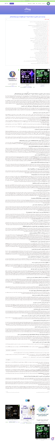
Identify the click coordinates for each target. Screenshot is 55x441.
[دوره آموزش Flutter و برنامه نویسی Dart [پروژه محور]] (42, 76)
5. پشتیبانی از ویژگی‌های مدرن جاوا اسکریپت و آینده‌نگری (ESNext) (39, 40)
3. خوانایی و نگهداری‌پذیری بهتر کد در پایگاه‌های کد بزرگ (41, 30)
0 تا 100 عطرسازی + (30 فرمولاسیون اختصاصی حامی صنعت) (27, 420)
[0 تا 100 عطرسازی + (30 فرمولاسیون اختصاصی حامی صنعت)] (27, 412)
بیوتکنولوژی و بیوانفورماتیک (26, 421)
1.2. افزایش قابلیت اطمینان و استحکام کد (42, 24)
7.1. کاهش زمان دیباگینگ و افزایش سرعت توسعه (40, 53)
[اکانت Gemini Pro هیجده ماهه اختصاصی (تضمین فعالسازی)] (27, 431)
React (47, 270)
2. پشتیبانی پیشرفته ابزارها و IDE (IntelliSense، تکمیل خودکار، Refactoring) (38, 25)
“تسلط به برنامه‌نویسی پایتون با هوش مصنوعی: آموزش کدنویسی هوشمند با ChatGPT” (42, 420)
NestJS (31, 279)
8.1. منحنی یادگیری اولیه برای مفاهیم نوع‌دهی (41, 58)
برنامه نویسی (42, 85)
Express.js (47, 282)
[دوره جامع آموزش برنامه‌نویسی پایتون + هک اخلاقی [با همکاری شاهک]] (27, 76)
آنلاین (31, 421)
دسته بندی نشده (12, 420)
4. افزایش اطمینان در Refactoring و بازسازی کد (42, 35)
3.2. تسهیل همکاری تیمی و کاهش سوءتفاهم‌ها (41, 33)
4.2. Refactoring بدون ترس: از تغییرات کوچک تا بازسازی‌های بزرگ (38, 38)
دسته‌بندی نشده (26, 11)
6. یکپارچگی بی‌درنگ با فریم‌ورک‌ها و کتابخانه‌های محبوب (41, 45)
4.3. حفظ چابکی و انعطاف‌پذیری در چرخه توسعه (41, 39)
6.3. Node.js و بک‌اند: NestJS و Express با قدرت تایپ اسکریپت (38, 49)
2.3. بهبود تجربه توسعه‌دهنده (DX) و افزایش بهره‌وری (40, 29)
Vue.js (40, 270)
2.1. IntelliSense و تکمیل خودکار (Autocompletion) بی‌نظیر (39, 26)
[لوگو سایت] (48, 3)
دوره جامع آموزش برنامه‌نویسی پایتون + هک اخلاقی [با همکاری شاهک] (27, 84)
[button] (6, 19)
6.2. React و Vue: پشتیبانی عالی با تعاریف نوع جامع (40, 48)
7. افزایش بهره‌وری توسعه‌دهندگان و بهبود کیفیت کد (41, 52)
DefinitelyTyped (37, 253)
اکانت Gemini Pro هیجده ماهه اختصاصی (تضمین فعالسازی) (27, 439)
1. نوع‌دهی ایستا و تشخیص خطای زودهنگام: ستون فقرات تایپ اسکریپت (39, 21)
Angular (46, 264)
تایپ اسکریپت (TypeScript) (42, 100)
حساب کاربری (11, 3)
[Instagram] (28, 400)
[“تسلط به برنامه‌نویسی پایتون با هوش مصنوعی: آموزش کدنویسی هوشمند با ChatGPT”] (42, 412)
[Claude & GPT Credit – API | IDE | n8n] (12, 412)
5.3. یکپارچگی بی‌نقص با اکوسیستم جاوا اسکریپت (40, 44)
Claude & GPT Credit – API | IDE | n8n (12, 419)
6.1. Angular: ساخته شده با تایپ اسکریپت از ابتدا (41, 47)
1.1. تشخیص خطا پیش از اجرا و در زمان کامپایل (41, 23)
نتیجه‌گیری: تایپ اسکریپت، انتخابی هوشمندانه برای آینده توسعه (39, 63)
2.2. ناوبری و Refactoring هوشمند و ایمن (42, 28)
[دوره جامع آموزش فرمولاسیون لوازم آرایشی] (12, 76)
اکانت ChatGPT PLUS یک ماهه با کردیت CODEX (42, 439)
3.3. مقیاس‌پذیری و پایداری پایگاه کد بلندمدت (41, 34)
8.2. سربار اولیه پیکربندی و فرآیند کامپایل (41, 59)
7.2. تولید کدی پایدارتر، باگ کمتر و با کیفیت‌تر (41, 54)
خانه (30, 11)
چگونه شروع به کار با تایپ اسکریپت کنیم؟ (42, 62)
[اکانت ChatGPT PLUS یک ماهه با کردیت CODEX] (42, 431)
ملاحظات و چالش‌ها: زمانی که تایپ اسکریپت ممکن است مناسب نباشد (39, 57)
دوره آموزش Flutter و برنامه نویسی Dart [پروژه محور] (42, 84)
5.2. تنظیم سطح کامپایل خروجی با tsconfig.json (41, 43)
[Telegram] (26, 400)
